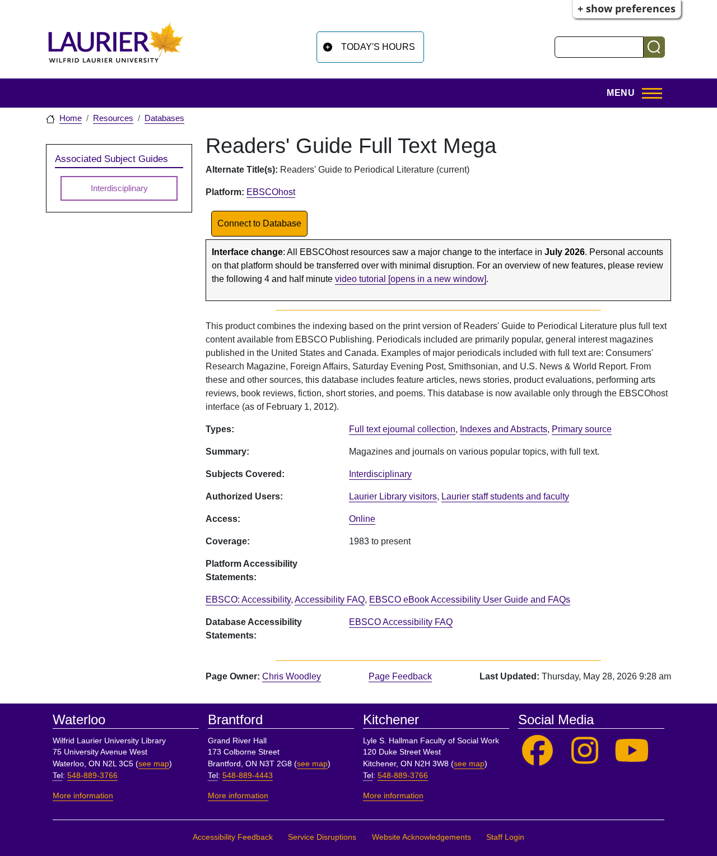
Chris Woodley (291, 676)
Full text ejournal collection (402, 429)
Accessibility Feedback (233, 837)
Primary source (582, 429)
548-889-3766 (92, 775)
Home (70, 118)
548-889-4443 (247, 775)
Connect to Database (259, 223)
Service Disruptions (322, 837)
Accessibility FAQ (330, 599)
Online (362, 519)
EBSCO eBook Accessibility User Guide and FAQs (469, 599)
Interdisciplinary (380, 474)
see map (153, 764)
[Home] (116, 47)
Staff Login (505, 837)
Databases (164, 118)
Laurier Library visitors (393, 496)
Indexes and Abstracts (503, 429)
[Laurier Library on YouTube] (632, 750)
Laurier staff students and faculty (505, 496)
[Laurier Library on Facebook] (537, 750)
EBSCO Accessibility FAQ (401, 622)
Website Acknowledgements (421, 837)
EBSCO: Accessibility (248, 599)
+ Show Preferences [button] (627, 8)
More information (83, 796)
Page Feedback (400, 676)
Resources (113, 118)
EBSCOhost (270, 192)
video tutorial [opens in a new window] (410, 279)
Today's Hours (378, 47)
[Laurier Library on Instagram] (585, 750)
